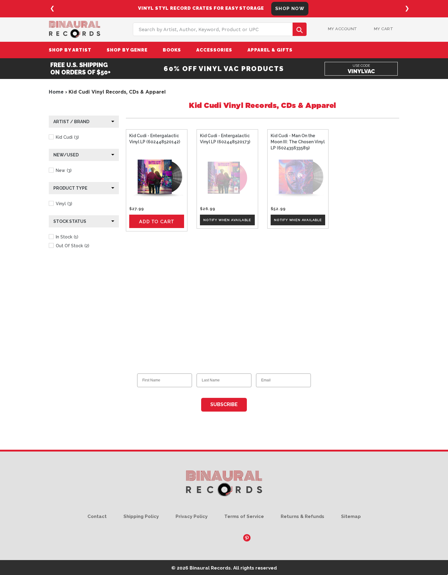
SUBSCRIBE (224, 404)
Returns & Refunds (302, 516)
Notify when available (227, 220)
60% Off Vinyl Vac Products (224, 69)
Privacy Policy (192, 516)
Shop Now (289, 8)
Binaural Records (210, 568)
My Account (342, 29)
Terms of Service (244, 516)
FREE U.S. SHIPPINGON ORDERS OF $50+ (80, 68)
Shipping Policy (141, 516)
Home (56, 92)
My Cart (383, 29)
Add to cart (156, 221)
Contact (97, 516)
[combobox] (220, 29)
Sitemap (351, 516)
